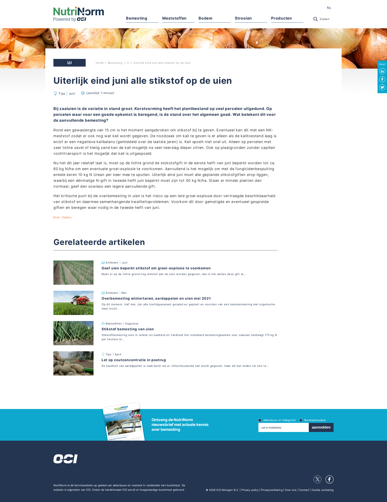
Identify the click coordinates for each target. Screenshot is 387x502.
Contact (304, 490)
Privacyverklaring (271, 490)
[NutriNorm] (78, 14)
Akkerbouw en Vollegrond (279, 420)
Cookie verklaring (323, 490)
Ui (127, 62)
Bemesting (136, 18)
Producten (281, 18)
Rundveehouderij (314, 420)
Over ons (291, 490)
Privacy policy (250, 490)
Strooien (243, 18)
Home (100, 62)
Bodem (205, 18)
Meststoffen (174, 18)
